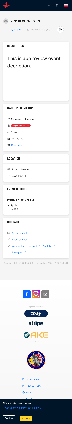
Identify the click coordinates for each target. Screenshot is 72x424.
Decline (8, 418)
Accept (26, 418)
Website (16, 246)
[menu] (45, 5)
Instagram (17, 252)
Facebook (31, 246)
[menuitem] (49, 5)
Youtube (47, 246)
